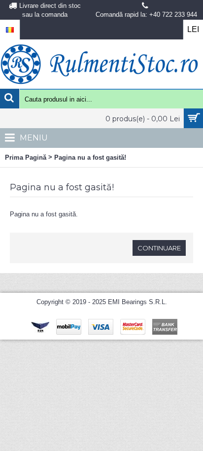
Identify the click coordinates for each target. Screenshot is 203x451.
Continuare (159, 248)
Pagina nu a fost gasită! (90, 157)
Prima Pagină (25, 157)
